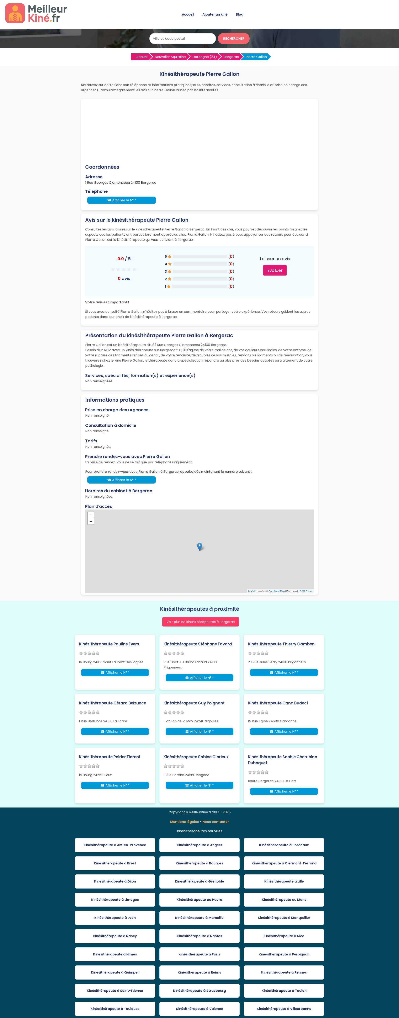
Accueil (188, 14)
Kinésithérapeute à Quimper (115, 972)
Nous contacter (215, 821)
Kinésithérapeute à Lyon (115, 917)
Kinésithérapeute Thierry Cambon (281, 644)
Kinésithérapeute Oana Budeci (278, 703)
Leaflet (251, 591)
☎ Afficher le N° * (121, 200)
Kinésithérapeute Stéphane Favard (198, 644)
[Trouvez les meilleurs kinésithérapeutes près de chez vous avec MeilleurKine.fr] (38, 22)
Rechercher (233, 38)
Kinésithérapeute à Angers (199, 845)
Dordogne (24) (204, 56)
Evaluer (275, 270)
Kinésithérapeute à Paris (199, 954)
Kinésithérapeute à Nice (284, 936)
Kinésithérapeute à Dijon (115, 881)
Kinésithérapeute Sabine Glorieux (196, 757)
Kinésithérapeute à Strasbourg (199, 990)
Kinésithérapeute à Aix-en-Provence (115, 845)
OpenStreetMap (276, 591)
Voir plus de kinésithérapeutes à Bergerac (200, 621)
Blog (239, 14)
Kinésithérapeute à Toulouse (115, 1008)
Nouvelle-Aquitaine (170, 56)
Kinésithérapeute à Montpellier (284, 917)
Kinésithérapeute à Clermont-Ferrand (284, 863)
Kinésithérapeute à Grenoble (199, 881)
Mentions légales (184, 821)
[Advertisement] (199, 132)
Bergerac (231, 56)
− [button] (91, 521)
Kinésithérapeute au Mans (284, 899)
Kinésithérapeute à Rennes (284, 972)
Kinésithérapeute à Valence (199, 1008)
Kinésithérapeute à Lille (284, 881)
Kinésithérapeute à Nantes (199, 936)
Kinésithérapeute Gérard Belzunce (112, 703)
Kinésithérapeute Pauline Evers (109, 644)
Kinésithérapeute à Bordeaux (284, 845)
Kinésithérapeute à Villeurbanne (284, 1008)
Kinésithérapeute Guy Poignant (194, 703)
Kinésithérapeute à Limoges (115, 899)
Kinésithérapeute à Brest (115, 863)
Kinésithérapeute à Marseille (199, 917)
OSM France (306, 591)
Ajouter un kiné (215, 14)
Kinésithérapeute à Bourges (199, 863)
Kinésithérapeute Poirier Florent (109, 757)
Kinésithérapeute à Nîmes (115, 954)
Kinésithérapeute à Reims (199, 972)
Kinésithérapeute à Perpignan (284, 954)
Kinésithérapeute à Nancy (115, 936)
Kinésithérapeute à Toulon (284, 990)
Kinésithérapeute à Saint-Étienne (115, 990)
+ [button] (91, 515)
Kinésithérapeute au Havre (199, 899)
